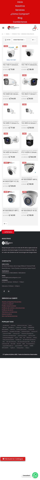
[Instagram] (9, 291)
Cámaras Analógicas (27, 333)
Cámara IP (34, 331)
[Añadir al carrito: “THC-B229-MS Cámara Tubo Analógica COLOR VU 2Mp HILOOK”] (16, 77)
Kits (4, 341)
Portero (26, 345)
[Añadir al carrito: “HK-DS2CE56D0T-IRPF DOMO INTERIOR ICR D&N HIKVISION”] (35, 164)
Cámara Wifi (31, 335)
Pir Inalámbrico (30, 343)
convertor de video (15, 331)
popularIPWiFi (18, 345)
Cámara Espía (25, 331)
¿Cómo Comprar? (20, 14)
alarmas (13, 325)
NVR (24, 343)
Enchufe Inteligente (8, 337)
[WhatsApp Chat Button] (35, 475)
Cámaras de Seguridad (9, 335)
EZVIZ (16, 337)
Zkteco (27, 347)
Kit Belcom (18, 339)
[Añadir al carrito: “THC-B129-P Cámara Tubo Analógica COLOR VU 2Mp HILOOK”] (16, 106)
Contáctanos (20, 21)
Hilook (35, 337)
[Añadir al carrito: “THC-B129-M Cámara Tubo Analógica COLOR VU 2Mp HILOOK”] (35, 106)
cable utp (18, 327)
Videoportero (20, 347)
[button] (7, 40)
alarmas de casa (22, 325)
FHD (21, 337)
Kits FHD (13, 343)
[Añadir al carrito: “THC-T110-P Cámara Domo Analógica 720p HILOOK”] (35, 47)
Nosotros (20, 6)
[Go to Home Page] (2, 34)
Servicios (20, 10)
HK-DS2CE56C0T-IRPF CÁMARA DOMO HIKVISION (18, 211)
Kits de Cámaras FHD (23, 341)
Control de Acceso (21, 329)
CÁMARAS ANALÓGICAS (8, 63)
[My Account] (35, 26)
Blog (20, 17)
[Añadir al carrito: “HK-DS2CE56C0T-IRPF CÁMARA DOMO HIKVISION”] (16, 193)
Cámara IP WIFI (7, 333)
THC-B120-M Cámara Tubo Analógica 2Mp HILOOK (19, 152)
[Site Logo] (13, 28)
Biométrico (11, 327)
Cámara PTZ (16, 333)
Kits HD (19, 343)
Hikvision (29, 337)
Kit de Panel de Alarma (29, 339)
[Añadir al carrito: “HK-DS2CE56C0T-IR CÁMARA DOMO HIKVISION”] (35, 193)
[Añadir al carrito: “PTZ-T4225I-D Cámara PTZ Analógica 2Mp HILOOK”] (35, 135)
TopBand (12, 347)
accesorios (6, 325)
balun (30, 325)
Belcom (5, 327)
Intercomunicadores (8, 339)
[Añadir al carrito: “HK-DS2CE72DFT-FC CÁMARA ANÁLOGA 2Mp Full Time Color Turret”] (16, 164)
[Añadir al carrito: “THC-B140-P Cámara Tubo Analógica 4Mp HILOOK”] (35, 77)
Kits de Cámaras (11, 341)
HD (24, 337)
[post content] (11, 53)
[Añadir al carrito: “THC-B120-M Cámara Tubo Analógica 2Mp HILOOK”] (16, 135)
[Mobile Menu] (3, 28)
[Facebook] (4, 291)
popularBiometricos (8, 345)
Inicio (20, 2)
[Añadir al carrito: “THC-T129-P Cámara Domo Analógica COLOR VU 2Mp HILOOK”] (16, 47)
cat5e (24, 327)
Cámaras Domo (22, 335)
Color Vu (12, 329)
